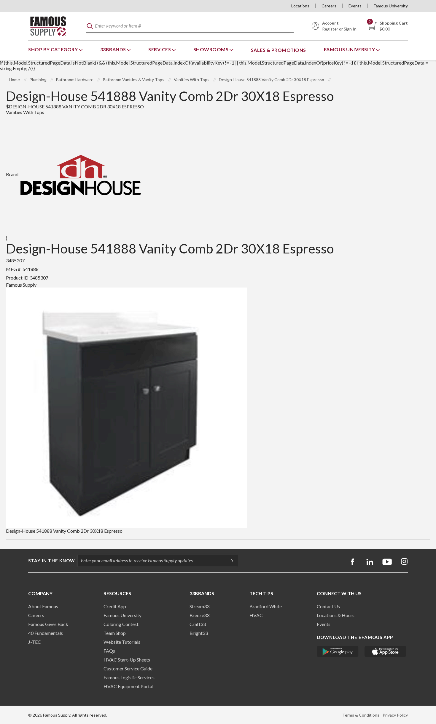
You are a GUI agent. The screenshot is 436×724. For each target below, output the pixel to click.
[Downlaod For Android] (338, 651)
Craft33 (198, 624)
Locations (300, 5)
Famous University (391, 5)
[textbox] (190, 26)
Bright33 (199, 633)
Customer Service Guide (128, 668)
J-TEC (34, 642)
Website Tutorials (122, 642)
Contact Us (328, 606)
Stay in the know (51, 560)
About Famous (43, 606)
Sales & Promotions (278, 50)
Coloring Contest (121, 624)
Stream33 (199, 606)
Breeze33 (199, 615)
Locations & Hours (335, 615)
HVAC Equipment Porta (128, 686)
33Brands (113, 49)
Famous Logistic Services (129, 677)
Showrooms (211, 49)
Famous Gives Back (48, 624)
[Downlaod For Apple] (385, 651)
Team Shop (115, 633)
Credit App (115, 606)
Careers (329, 5)
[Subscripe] (229, 560)
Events (355, 5)
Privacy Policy (395, 714)
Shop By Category (53, 49)
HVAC (256, 615)
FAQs (109, 651)
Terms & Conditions (360, 714)
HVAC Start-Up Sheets (127, 659)
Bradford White (265, 606)
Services (160, 49)
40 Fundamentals (45, 633)
